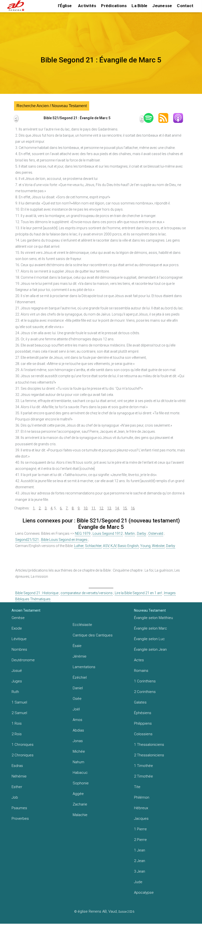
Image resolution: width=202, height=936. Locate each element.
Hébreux (141, 808)
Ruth (15, 692)
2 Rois (17, 734)
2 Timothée (143, 776)
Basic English (128, 546)
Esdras (17, 765)
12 (101, 508)
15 (125, 508)
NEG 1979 (82, 533)
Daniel (78, 688)
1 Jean (139, 850)
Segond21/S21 (27, 540)
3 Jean (139, 871)
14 (117, 508)
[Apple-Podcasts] (180, 118)
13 (109, 508)
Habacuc (80, 772)
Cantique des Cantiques (93, 635)
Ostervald (155, 533)
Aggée (78, 794)
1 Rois (17, 723)
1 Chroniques (23, 744)
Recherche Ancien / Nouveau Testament (52, 106)
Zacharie (80, 804)
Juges (17, 681)
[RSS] (165, 118)
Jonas (78, 741)
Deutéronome (23, 660)
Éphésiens (142, 713)
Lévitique (19, 639)
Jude (138, 882)
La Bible (139, 5)
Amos (77, 720)
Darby (141, 533)
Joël (76, 709)
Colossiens (143, 734)
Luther (79, 546)
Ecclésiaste (82, 624)
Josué (17, 670)
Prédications (114, 5)
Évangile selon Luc (149, 639)
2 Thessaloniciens (149, 755)
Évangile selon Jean (150, 649)
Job (15, 797)
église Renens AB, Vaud (97, 911)
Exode (17, 628)
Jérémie (79, 656)
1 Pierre (140, 829)
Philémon (141, 797)
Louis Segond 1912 (108, 533)
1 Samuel (19, 702)
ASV (106, 546)
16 (133, 508)
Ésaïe (77, 646)
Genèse (18, 618)
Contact (185, 5)
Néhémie (19, 776)
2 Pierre (140, 839)
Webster (158, 546)
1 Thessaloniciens (149, 744)
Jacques (141, 818)
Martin (130, 533)
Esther (17, 787)
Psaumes (19, 808)
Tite (137, 787)
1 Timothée (143, 765)
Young (145, 546)
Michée (79, 751)
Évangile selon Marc (150, 628)
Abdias (78, 730)
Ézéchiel (80, 677)
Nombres (19, 649)
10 (85, 508)
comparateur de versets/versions (87, 593)
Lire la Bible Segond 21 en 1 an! (138, 593)
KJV (113, 546)
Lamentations (84, 667)
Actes (139, 660)
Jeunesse (162, 5)
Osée (77, 698)
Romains (141, 670)
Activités (87, 5)
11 (93, 508)
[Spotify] (151, 118)
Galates (140, 702)
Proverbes (20, 818)
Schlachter (93, 546)
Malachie (80, 815)
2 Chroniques (23, 755)
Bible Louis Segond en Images (64, 540)
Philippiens (143, 723)
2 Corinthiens (145, 692)
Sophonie (81, 783)
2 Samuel (19, 713)
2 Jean (139, 861)
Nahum (78, 762)
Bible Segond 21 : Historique (36, 593)
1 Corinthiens (145, 681)
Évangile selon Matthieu (153, 618)
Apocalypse (144, 892)
